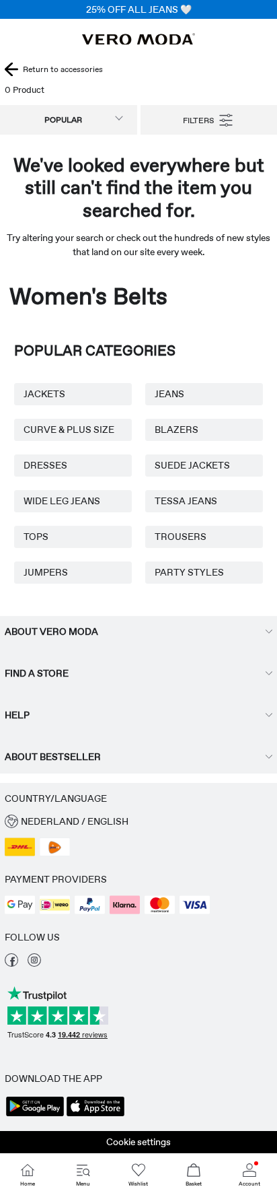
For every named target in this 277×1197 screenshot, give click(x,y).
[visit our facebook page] (11, 963)
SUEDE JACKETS (192, 465)
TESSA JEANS (186, 500)
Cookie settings (138, 1141)
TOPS (36, 536)
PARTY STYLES (189, 572)
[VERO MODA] (138, 41)
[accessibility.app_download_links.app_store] (95, 1114)
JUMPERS (46, 572)
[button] (138, 822)
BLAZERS (176, 429)
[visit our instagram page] (34, 963)
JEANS (169, 393)
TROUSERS (180, 536)
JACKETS (44, 393)
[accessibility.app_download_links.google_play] (35, 1114)
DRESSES (45, 465)
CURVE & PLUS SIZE (69, 429)
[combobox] (68, 120)
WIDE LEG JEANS (62, 500)
